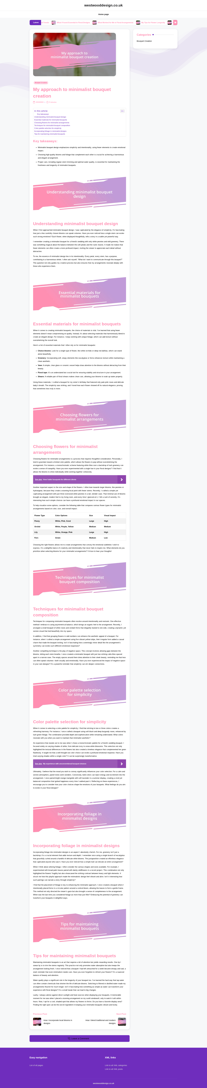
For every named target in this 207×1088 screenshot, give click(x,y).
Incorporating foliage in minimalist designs (50, 131)
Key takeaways (43, 114)
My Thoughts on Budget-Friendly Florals (154, 22)
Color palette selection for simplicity (47, 128)
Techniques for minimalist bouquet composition (52, 125)
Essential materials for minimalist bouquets (50, 120)
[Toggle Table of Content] (121, 111)
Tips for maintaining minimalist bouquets (49, 134)
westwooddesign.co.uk (103, 5)
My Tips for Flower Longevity (118, 22)
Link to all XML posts (114, 1069)
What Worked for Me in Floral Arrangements (80, 22)
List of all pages (36, 1065)
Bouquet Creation (41, 82)
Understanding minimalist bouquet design (50, 117)
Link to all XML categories (116, 1065)
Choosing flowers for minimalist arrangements (51, 123)
